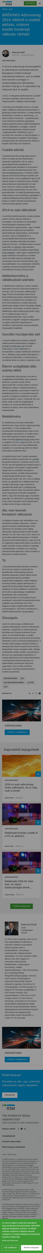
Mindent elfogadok (31, 1248)
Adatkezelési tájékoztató (10, 1240)
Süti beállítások (10, 1248)
